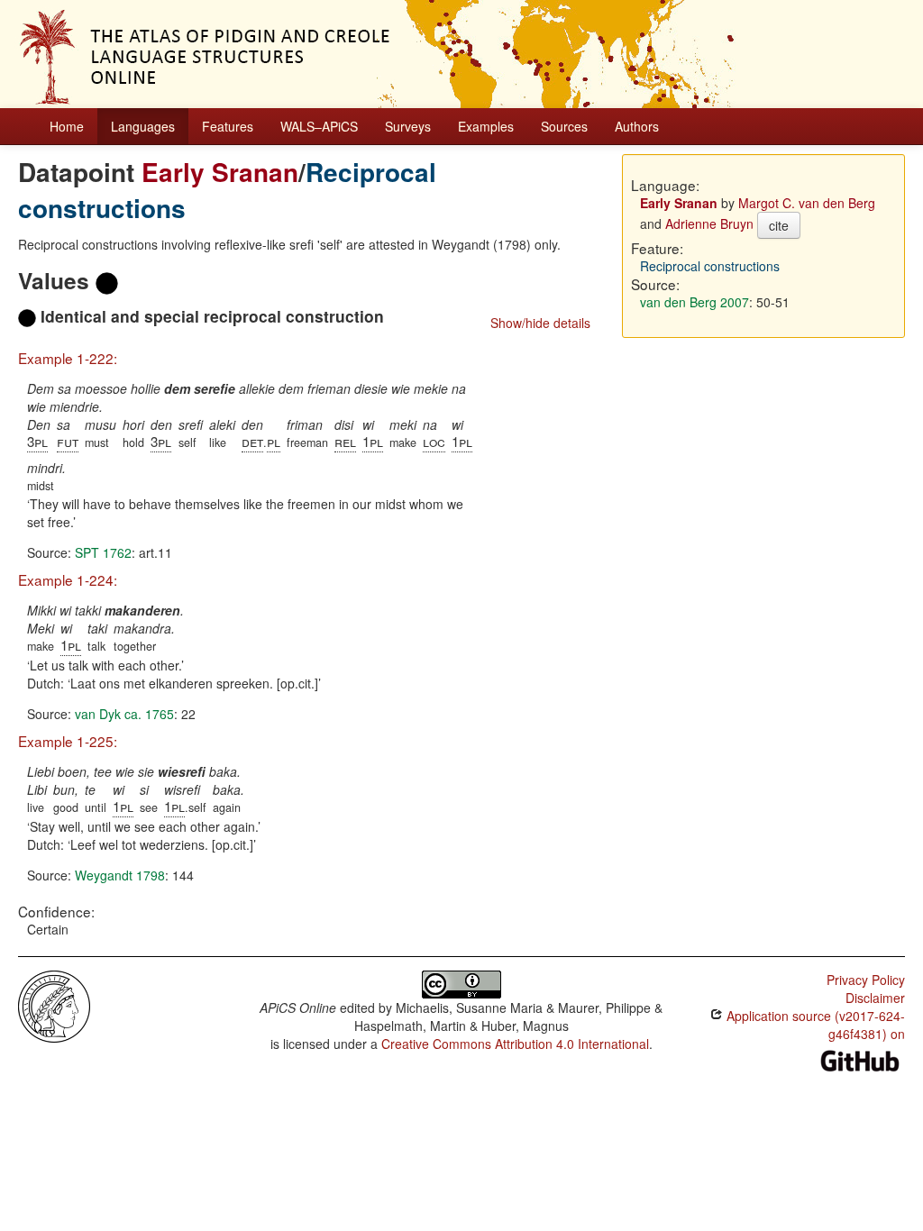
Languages (143, 126)
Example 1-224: (67, 579)
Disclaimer (875, 998)
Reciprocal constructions (710, 266)
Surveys (408, 126)
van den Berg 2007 (694, 302)
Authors (637, 126)
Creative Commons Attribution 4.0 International (515, 1044)
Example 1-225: (67, 741)
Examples (486, 126)
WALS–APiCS (319, 126)
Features (227, 126)
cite (779, 225)
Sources (564, 126)
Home (67, 126)
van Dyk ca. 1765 (124, 714)
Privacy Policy (866, 980)
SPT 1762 (103, 552)
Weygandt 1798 (120, 875)
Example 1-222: (67, 358)
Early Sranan (220, 171)
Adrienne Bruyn (709, 223)
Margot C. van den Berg (806, 203)
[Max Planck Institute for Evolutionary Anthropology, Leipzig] (54, 1005)
